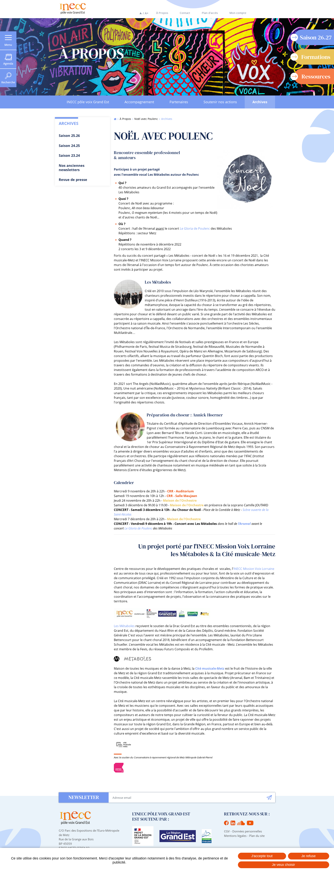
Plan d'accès (210, 13)
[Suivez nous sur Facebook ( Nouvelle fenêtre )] (226, 823)
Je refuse (308, 856)
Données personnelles (247, 831)
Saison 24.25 (69, 145)
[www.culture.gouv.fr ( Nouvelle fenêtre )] (142, 836)
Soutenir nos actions (220, 102)
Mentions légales (235, 836)
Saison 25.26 (69, 135)
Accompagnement (139, 102)
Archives (259, 102)
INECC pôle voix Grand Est (88, 102)
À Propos (162, 13)
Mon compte (237, 13)
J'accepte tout (262, 856)
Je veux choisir (283, 865)
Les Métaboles (124, 626)
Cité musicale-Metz (209, 668)
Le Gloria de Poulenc (195, 228)
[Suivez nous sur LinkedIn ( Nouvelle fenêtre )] (233, 823)
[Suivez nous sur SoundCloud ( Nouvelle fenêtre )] (241, 823)
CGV (227, 831)
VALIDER (269, 797)
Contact (185, 13)
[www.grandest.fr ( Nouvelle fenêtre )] (177, 836)
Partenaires (179, 102)
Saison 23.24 (69, 155)
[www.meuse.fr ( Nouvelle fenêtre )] (206, 836)
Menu (8, 45)
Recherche (8, 82)
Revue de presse (73, 179)
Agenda (8, 63)
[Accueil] (73, 8)
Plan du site (257, 836)
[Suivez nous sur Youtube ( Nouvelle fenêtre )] (250, 823)
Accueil (115, 119)
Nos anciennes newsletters (71, 167)
